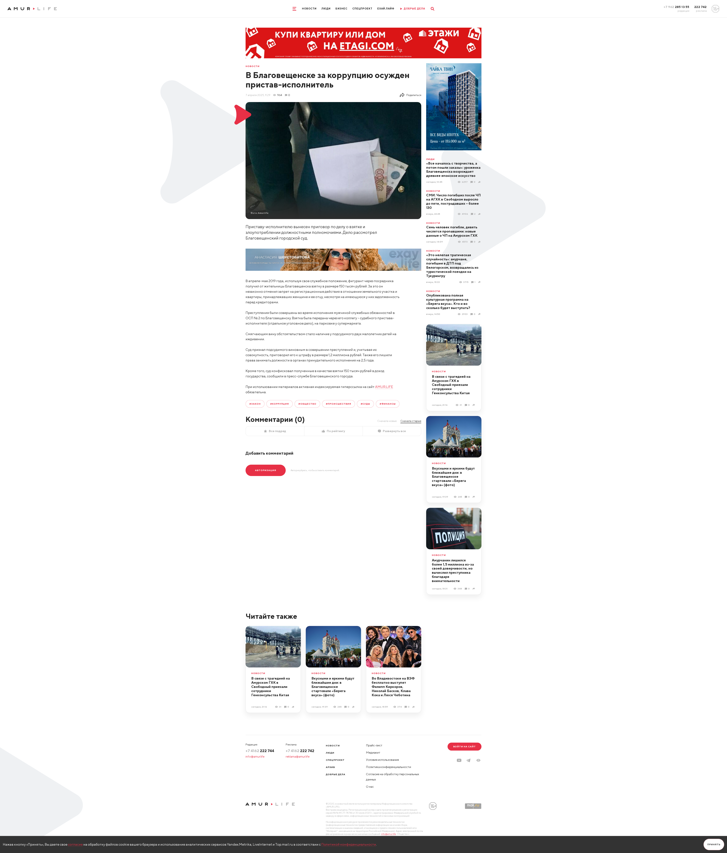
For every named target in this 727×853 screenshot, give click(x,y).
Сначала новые (387, 420)
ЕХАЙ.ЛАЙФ (385, 8)
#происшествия (338, 403)
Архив (330, 767)
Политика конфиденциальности (388, 767)
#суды (365, 403)
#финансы (388, 403)
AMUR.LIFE (384, 387)
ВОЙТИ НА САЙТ (464, 746)
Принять (713, 844)
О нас (370, 786)
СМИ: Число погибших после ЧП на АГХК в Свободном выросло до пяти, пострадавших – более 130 (453, 201)
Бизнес (341, 8)
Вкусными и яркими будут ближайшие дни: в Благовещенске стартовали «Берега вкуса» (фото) (453, 476)
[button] (478, 760)
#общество (307, 403)
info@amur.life (255, 756)
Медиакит (373, 752)
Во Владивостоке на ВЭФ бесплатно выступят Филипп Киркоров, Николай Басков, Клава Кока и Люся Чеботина (393, 686)
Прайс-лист (374, 745)
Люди (326, 8)
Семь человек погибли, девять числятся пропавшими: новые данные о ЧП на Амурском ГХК (451, 231)
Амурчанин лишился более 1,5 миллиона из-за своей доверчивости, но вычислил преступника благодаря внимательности (453, 570)
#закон (255, 403)
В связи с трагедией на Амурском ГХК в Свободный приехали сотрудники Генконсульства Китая (451, 385)
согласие (75, 844)
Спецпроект (362, 8)
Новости (309, 8)
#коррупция (279, 403)
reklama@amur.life (298, 756)
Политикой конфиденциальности (348, 844)
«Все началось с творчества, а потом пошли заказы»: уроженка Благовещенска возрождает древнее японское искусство (453, 169)
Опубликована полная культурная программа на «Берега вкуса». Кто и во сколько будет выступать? (448, 301)
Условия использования (382, 760)
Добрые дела (335, 774)
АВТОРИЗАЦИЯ (265, 470)
